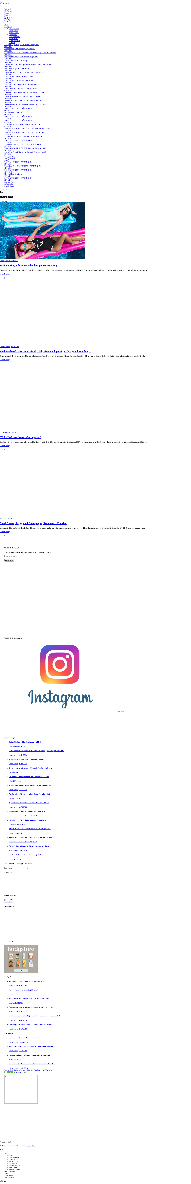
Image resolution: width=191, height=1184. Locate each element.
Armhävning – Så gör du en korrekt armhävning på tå (29, 794)
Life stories (13, 35)
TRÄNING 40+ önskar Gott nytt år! (20, 437)
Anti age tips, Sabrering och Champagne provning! (29, 265)
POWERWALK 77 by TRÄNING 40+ (18, 116)
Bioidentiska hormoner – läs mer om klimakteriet (27, 811)
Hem (6, 25)
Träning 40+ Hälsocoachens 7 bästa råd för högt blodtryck (31, 785)
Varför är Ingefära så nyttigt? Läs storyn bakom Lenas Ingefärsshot (34, 1016)
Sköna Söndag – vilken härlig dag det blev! (19, 49)
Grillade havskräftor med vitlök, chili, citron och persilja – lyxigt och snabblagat (45, 351)
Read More (8, 902)
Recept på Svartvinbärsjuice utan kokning (18, 76)
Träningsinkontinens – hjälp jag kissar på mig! (26, 759)
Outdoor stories (14, 37)
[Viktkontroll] (8, 1072)
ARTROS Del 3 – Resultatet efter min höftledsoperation (30, 829)
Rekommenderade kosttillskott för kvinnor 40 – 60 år (29, 777)
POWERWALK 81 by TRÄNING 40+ (18, 140)
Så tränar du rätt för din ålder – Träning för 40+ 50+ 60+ (30, 837)
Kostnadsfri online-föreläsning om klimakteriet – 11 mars (24, 92)
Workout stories (14, 41)
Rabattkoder (8, 184)
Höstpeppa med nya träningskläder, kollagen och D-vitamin (25, 104)
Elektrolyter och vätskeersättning (15, 61)
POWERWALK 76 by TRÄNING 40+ (18, 120)
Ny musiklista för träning (13, 112)
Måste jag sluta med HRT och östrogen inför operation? (23, 96)
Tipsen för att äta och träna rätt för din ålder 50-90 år (29, 803)
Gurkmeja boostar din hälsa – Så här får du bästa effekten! (31, 1025)
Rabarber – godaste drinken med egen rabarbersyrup (22, 84)
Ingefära (12, 1003)
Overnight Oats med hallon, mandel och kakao (26, 1038)
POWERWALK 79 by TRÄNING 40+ (18, 108)
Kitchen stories (14, 33)
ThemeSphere (30, 1146)
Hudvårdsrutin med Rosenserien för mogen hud (21, 57)
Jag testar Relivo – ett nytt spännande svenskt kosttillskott (24, 72)
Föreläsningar (9, 186)
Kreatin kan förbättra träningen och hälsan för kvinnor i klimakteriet (28, 65)
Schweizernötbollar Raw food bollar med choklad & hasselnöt (32, 1064)
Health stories (13, 31)
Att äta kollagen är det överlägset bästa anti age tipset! (29, 846)
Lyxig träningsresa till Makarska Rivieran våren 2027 (22, 124)
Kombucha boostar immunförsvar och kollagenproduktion (31, 1046)
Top (1, 1150)
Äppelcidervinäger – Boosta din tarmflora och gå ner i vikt (31, 1007)
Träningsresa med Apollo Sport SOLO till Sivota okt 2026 (24, 132)
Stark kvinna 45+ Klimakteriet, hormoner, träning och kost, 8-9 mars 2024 (36, 751)
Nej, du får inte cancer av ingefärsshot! (23, 990)
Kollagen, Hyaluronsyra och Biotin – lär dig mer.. (21, 45)
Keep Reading (5, 274)
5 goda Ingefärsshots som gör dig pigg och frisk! (27, 981)
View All (12, 43)
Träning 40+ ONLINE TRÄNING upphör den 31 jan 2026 (25, 148)
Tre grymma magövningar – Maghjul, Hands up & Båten (30, 768)
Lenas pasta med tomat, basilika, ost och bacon (20, 88)
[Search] (1, 190)
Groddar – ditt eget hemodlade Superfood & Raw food (29, 1055)
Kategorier (8, 27)
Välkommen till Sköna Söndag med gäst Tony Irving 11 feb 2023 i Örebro (30, 53)
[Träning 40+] (5, 3)
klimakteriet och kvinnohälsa (19, 816)
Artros (11, 833)
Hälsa (2, 519)
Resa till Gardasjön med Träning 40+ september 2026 (23, 136)
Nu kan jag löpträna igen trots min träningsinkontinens (23, 100)
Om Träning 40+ (10, 158)
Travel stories (13, 39)
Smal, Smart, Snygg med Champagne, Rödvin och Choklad (33, 523)
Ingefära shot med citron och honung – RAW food (27, 855)
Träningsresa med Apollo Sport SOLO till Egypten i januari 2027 (27, 128)
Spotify (7, 160)
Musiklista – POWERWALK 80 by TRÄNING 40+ (22, 144)
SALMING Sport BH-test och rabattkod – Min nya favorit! (25, 152)
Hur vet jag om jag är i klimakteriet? (17, 69)
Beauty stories (14, 29)
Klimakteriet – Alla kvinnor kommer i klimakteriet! (28, 820)
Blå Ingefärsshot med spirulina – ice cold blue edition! (29, 998)
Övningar (12, 772)
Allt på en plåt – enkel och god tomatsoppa (19, 80)
